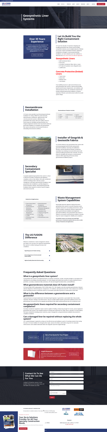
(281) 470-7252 (69, 424)
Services (62, 4)
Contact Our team (37, 55)
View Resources (74, 354)
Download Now (23, 428)
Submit (52, 397)
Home (58, 4)
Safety (73, 4)
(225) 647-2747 (10, 0)
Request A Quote (101, 4)
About (88, 4)
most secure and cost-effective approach (72, 55)
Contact (93, 4)
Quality (77, 4)
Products (69, 4)
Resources (83, 4)
